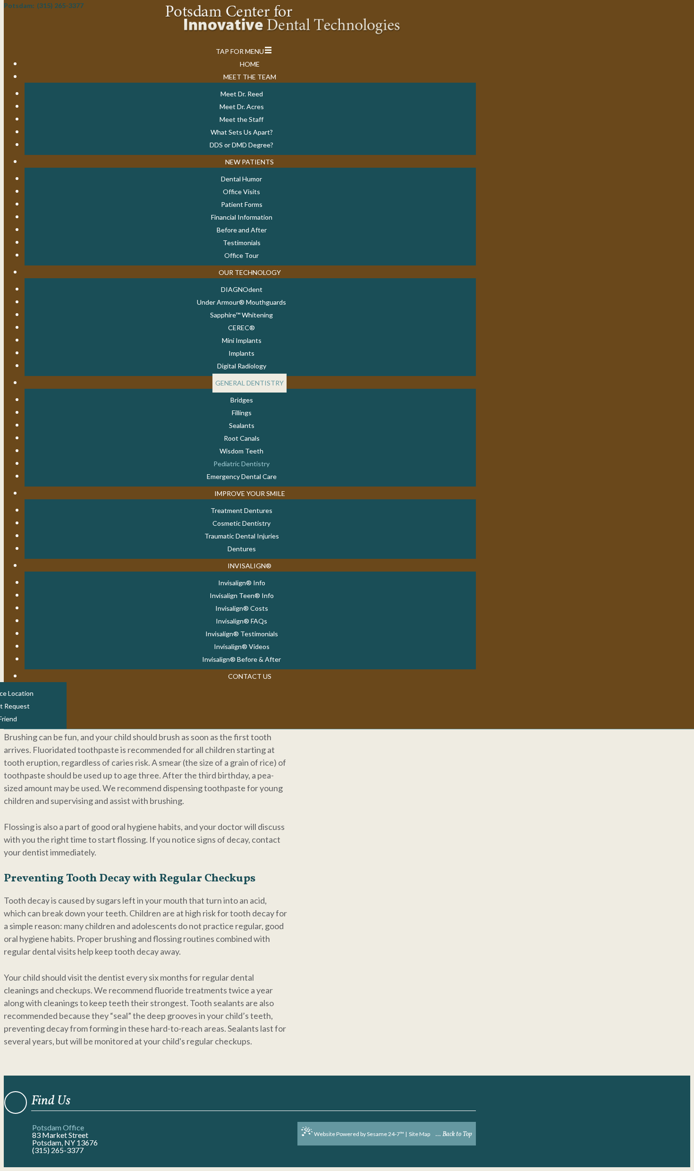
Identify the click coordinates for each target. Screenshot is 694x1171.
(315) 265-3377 (58, 1150)
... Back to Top (454, 1134)
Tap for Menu (240, 51)
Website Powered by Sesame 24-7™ (359, 1133)
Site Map (419, 1133)
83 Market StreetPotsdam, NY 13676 (65, 1138)
